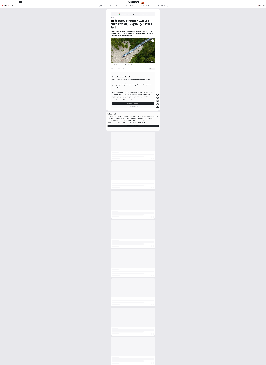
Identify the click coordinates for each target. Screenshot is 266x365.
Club (3, 1)
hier (134, 99)
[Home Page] (133, 2)
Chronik (113, 17)
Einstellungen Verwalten (133, 106)
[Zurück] (99, 6)
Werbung (16, 1)
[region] (133, 6)
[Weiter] (168, 6)
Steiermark (152, 68)
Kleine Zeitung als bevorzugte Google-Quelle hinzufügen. (134, 14)
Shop (6, 1)
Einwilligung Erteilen (133, 103)
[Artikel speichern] (157, 101)
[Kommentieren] (157, 98)
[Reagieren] (157, 95)
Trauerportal (10, 1)
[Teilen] (157, 104)
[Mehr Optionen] (157, 107)
